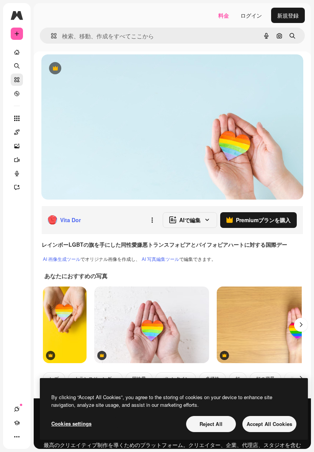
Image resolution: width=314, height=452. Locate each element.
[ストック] (17, 80)
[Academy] (17, 423)
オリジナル (94, 69)
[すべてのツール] (17, 118)
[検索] (17, 66)
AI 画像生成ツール (61, 258)
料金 (223, 15)
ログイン (251, 15)
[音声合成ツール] (17, 173)
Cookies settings (71, 423)
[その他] (17, 437)
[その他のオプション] (152, 220)
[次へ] (301, 325)
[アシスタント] (17, 187)
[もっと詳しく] (17, 93)
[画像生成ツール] (17, 146)
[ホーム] (17, 52)
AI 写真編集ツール (160, 258)
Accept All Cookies (269, 423)
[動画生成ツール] (17, 160)
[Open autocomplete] (50, 36)
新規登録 (288, 15)
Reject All (211, 423)
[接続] (17, 409)
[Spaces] (17, 132)
